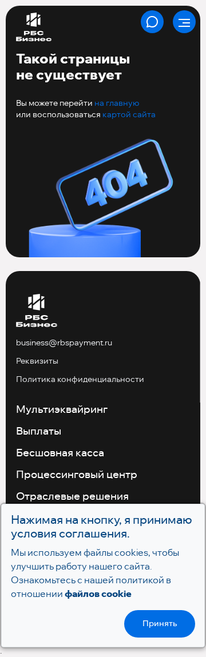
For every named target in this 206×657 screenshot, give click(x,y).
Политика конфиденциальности (80, 379)
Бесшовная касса (60, 453)
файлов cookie (98, 594)
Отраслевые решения (72, 497)
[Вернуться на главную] (36, 311)
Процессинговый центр (76, 475)
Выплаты (38, 432)
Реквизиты (37, 361)
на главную (116, 103)
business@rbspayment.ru (64, 342)
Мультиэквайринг (62, 410)
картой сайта (129, 114)
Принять (159, 624)
